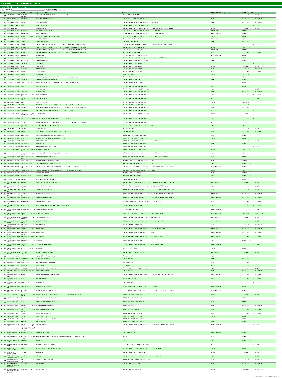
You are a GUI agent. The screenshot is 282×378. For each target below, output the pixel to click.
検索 (65, 10)
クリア (59, 10)
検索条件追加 (49, 10)
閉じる (2, 10)
